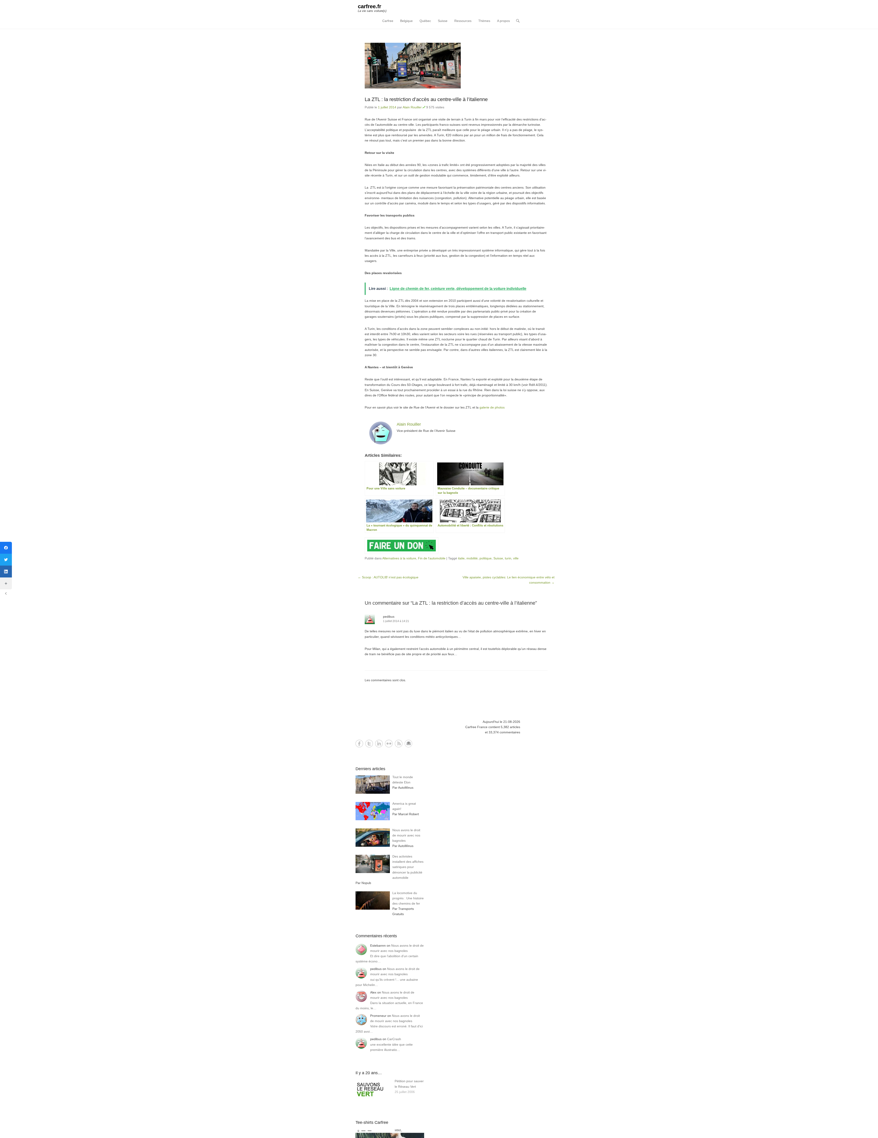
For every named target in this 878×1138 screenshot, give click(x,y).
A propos (503, 21)
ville (516, 558)
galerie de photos (492, 407)
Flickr (389, 743)
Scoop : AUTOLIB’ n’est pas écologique (388, 577)
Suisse (442, 21)
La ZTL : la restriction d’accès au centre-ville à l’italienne (426, 99)
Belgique (406, 21)
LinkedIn (379, 743)
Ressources (462, 21)
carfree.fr (369, 6)
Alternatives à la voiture (399, 558)
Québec (425, 21)
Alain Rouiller (412, 107)
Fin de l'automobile (431, 558)
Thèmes (484, 21)
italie (461, 558)
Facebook (359, 743)
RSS (398, 743)
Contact (408, 743)
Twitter (369, 743)
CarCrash (394, 1039)
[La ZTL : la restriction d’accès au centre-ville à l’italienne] (456, 65)
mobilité (472, 558)
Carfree (387, 21)
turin (508, 558)
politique (485, 558)
